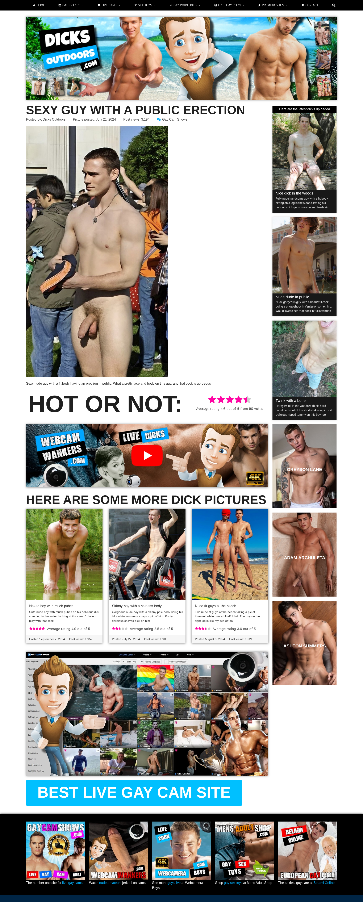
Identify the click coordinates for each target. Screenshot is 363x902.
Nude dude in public (292, 297)
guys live (174, 883)
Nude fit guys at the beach (215, 606)
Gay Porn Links (185, 5)
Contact (311, 5)
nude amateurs (110, 883)
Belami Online (324, 883)
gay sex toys (233, 883)
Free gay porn (229, 5)
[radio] (212, 400)
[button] (334, 5)
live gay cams (72, 883)
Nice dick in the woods (294, 193)
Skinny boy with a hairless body (137, 606)
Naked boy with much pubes (51, 606)
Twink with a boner (291, 400)
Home (41, 5)
